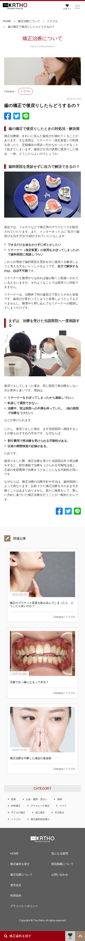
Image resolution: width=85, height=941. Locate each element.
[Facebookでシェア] (7, 116)
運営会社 (15, 885)
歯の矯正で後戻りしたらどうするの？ (31, 26)
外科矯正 (16, 805)
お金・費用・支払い (36, 799)
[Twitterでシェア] (16, 116)
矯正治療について (29, 21)
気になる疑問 (59, 853)
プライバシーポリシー (24, 906)
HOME (7, 21)
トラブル (52, 21)
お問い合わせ (59, 874)
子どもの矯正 (18, 812)
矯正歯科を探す (20, 863)
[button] (77, 7)
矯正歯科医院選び (40, 819)
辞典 (13, 799)
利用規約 (15, 895)
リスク (63, 805)
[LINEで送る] (25, 116)
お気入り (67, 8)
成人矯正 (40, 812)
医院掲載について (62, 863)
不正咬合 (59, 812)
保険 (59, 799)
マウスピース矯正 (40, 805)
